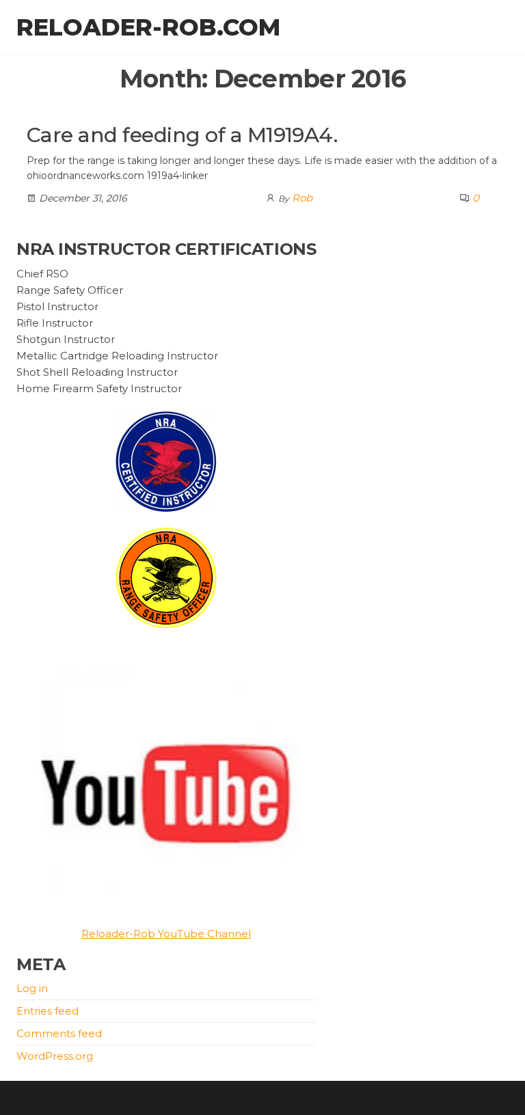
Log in (32, 988)
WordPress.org (54, 1055)
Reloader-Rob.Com (148, 27)
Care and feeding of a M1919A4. (182, 135)
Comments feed (59, 1033)
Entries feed (47, 1010)
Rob (302, 197)
